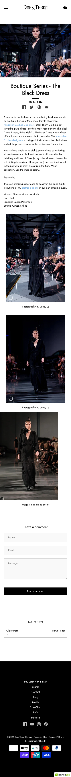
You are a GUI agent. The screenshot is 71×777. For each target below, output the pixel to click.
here (18, 177)
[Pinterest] (46, 724)
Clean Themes (49, 737)
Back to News (35, 622)
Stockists (35, 717)
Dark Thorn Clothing (24, 737)
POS (58, 737)
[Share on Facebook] (24, 107)
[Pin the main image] (39, 107)
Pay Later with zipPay (35, 681)
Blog (35, 697)
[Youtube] (32, 724)
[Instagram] (39, 724)
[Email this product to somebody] (47, 107)
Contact (35, 692)
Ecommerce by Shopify (35, 740)
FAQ (35, 712)
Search (35, 687)
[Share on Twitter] (31, 107)
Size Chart (35, 707)
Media (35, 702)
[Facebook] (25, 724)
